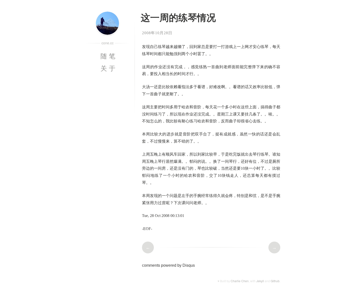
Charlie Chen (240, 281)
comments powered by (168, 265)
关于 (113, 68)
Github (275, 281)
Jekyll (260, 281)
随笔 (113, 56)
